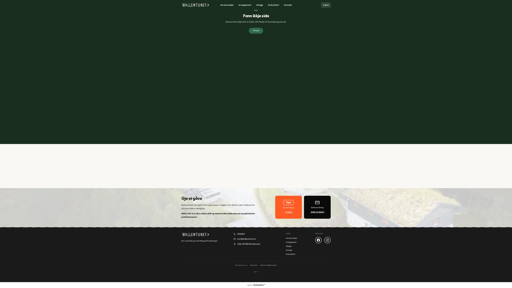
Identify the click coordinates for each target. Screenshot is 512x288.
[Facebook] (318, 240)
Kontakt (288, 5)
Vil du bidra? (273, 5)
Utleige (259, 5)
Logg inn (256, 272)
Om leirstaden (227, 5)
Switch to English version (268, 265)
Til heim (256, 30)
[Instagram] (327, 240)
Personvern (254, 265)
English (326, 5)
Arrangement (245, 5)
